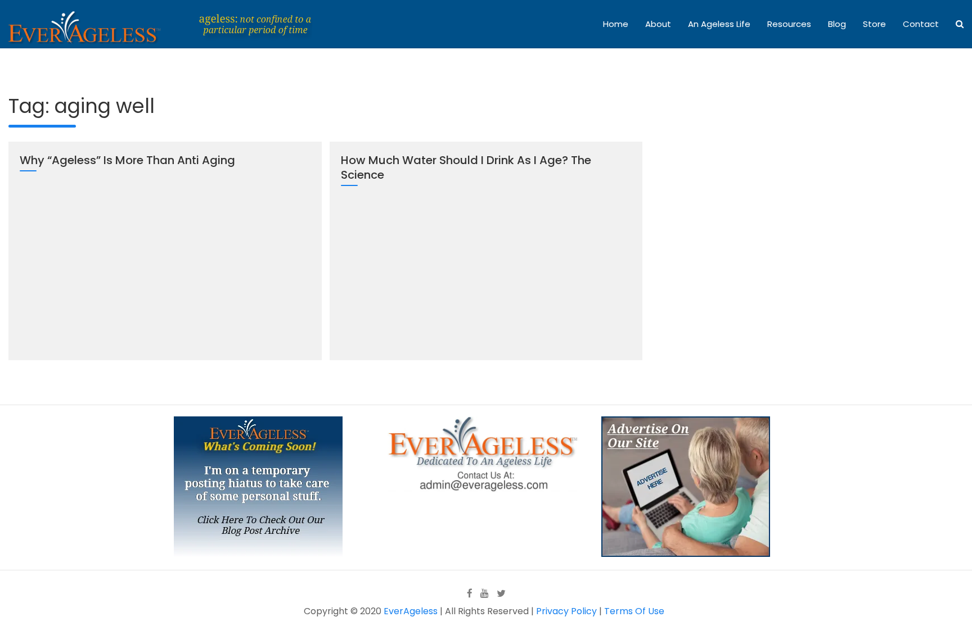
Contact (921, 24)
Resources (789, 24)
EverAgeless (411, 611)
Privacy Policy (566, 611)
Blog (837, 24)
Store (874, 24)
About (658, 24)
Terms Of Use (634, 611)
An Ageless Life (719, 24)
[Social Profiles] (469, 593)
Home (615, 24)
